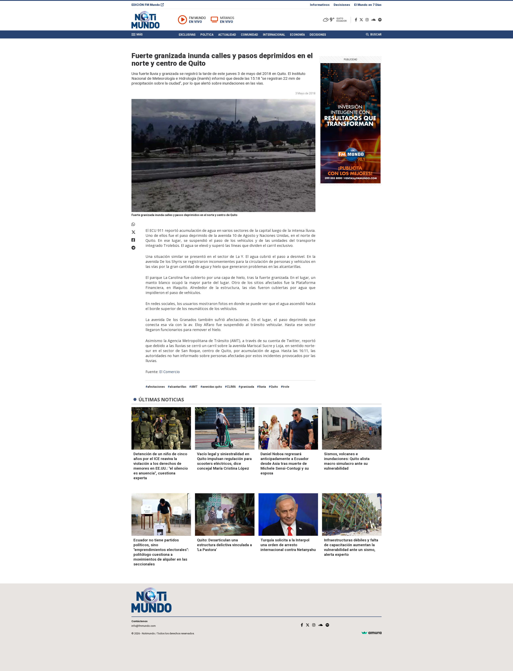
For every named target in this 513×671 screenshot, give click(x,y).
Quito (274, 386)
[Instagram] (368, 20)
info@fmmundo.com (143, 625)
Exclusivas (187, 34)
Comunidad (249, 34)
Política (206, 34)
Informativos (320, 5)
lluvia (262, 386)
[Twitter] (362, 20)
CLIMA (231, 386)
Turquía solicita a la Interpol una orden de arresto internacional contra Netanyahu (288, 545)
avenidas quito (212, 386)
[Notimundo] (149, 19)
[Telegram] (136, 247)
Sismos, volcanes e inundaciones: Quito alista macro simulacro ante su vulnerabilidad (347, 461)
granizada (247, 386)
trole (286, 386)
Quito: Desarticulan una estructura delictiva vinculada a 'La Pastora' (224, 545)
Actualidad (227, 34)
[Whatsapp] (136, 224)
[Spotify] (380, 20)
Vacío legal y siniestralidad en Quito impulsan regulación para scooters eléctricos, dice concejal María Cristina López (224, 461)
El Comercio (169, 371)
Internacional (274, 34)
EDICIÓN (145, 5)
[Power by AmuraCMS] (372, 633)
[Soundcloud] (374, 20)
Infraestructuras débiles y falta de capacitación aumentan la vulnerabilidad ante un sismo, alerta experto (351, 547)
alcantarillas (178, 386)
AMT (194, 386)
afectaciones (156, 386)
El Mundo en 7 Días (368, 5)
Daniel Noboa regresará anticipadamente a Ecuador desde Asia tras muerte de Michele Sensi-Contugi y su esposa (285, 463)
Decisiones (342, 5)
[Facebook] (357, 20)
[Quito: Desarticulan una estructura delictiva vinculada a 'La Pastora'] (224, 514)
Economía (297, 34)
